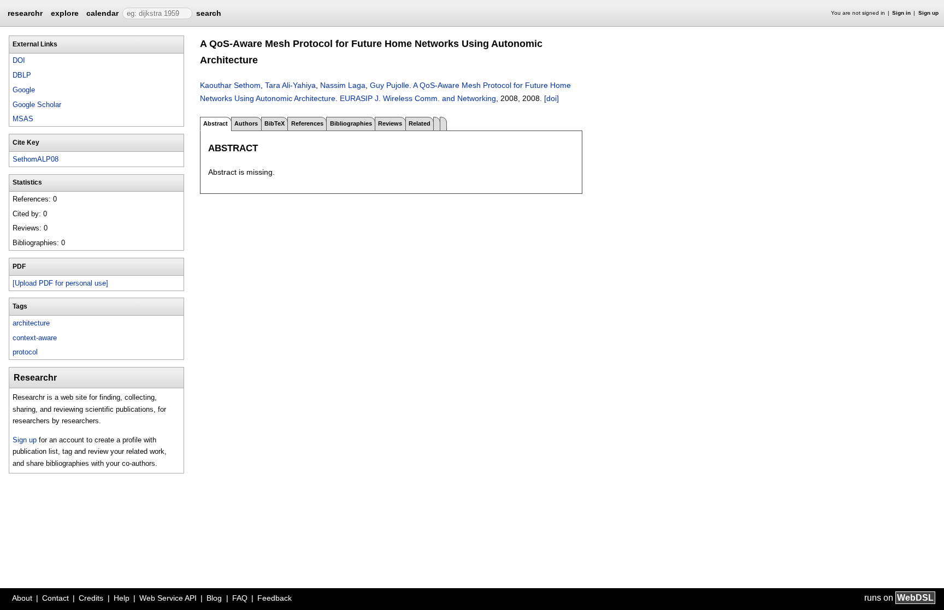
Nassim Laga (342, 85)
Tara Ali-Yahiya (290, 85)
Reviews (390, 123)
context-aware (35, 338)
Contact (55, 598)
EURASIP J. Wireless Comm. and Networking (418, 98)
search (208, 13)
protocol (25, 352)
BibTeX (274, 123)
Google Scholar (37, 104)
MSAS (23, 119)
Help (121, 598)
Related (419, 123)
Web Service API (168, 598)
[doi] (551, 98)
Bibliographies (351, 123)
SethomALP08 (35, 159)
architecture (31, 323)
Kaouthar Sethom (230, 85)
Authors (246, 123)
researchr (25, 12)
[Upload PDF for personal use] (60, 283)
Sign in (901, 13)
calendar (102, 13)
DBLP (22, 75)
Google (24, 90)
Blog (214, 598)
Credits (91, 598)
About (22, 598)
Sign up (928, 13)
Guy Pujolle (389, 85)
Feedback (274, 598)
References (307, 123)
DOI (19, 60)
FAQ (239, 598)
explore (65, 13)
